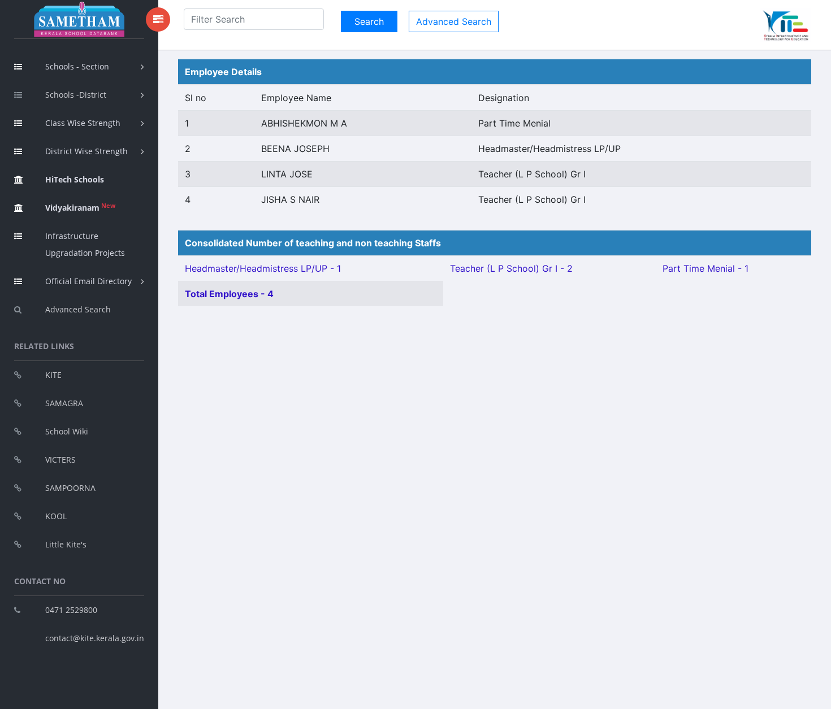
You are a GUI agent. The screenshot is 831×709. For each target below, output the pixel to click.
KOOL (56, 516)
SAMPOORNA (70, 487)
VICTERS (60, 459)
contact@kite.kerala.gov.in (94, 638)
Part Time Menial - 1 (705, 268)
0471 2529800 (71, 609)
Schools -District (75, 94)
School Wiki (66, 431)
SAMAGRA (64, 403)
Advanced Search (78, 309)
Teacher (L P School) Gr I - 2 (511, 268)
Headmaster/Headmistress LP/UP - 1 (263, 268)
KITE (53, 374)
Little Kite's (65, 544)
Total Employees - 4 (229, 293)
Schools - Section (77, 66)
